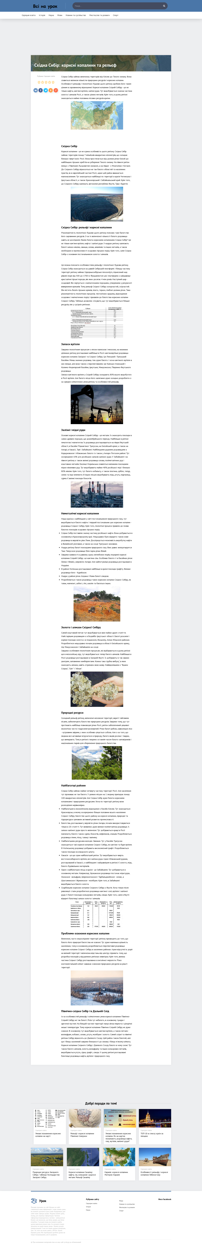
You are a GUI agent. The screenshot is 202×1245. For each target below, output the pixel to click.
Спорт (115, 15)
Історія (42, 15)
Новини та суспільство (76, 15)
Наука (51, 15)
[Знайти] (164, 6)
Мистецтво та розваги (99, 15)
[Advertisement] (101, 38)
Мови (59, 15)
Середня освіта (28, 15)
